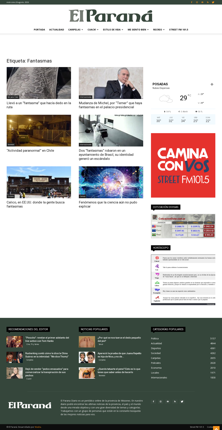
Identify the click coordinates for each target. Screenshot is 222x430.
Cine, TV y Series (32, 344)
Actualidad (56, 29)
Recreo (157, 29)
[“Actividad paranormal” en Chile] (39, 131)
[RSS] (207, 2)
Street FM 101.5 (178, 29)
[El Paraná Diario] (111, 15)
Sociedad (11, 144)
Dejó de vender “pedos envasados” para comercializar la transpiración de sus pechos (46, 372)
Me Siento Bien (137, 29)
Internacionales (85, 97)
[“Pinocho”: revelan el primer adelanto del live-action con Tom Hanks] (15, 341)
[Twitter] (213, 2)
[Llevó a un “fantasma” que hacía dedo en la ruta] (39, 83)
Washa (38, 427)
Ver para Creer (13, 97)
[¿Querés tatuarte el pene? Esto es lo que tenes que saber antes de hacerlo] (87, 373)
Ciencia (82, 196)
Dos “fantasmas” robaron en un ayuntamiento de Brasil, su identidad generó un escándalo (106, 155)
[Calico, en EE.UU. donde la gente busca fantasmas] (39, 182)
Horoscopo (210, 304)
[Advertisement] (111, 44)
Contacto (211, 427)
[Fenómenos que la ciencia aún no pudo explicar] (111, 182)
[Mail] (202, 2)
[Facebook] (191, 2)
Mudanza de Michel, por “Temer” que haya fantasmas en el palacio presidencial (110, 105)
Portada (39, 29)
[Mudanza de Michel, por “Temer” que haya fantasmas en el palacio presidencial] (111, 83)
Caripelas (74, 29)
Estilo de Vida (112, 29)
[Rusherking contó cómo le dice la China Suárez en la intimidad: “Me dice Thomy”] (15, 357)
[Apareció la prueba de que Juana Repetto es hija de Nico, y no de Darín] (87, 357)
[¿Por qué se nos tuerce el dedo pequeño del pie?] (87, 341)
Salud (101, 344)
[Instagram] (197, 2)
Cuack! (92, 29)
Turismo (11, 196)
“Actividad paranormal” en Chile (30, 151)
